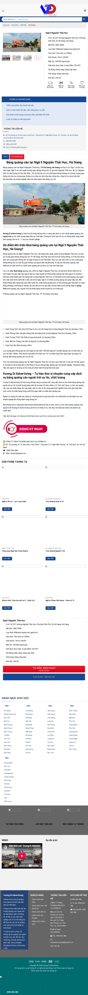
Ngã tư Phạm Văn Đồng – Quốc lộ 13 (60, 600)
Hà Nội (28, 742)
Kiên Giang (51, 714)
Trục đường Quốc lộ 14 (54, 502)
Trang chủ (6, 25)
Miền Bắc (23, 25)
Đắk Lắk (28, 721)
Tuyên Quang (9, 777)
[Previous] (5, 42)
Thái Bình (7, 770)
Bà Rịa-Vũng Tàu (10, 714)
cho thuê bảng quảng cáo (72, 233)
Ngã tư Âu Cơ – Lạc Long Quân (14, 502)
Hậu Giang (51, 711)
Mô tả (5, 156)
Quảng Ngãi (73, 739)
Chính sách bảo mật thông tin (39, 907)
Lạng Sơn (50, 739)
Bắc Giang (7, 746)
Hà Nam (28, 739)
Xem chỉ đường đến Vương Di (16, 147)
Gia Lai (28, 753)
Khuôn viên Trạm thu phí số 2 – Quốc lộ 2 (18, 600)
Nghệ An (72, 718)
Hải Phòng (51, 725)
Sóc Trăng (72, 749)
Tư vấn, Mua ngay (44, 669)
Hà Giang (32, 25)
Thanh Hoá (8, 787)
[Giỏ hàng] (85, 10)
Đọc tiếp (7, 509)
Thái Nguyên (8, 773)
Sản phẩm (15, 25)
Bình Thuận (8, 732)
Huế (5, 798)
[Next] (38, 42)
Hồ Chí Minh (8, 763)
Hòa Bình (50, 728)
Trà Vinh (7, 794)
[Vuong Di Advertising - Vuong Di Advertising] (44, 10)
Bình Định (7, 753)
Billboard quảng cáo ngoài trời (16, 289)
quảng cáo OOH (29, 271)
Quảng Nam (73, 735)
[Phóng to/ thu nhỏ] (9, 981)
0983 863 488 (11, 141)
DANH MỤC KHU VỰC (15, 698)
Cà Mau (7, 735)
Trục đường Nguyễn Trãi (55, 551)
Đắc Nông (29, 714)
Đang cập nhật (11, 144)
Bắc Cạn (7, 742)
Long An (50, 721)
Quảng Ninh (73, 725)
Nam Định (50, 746)
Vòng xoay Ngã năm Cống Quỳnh (15, 551)
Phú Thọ (72, 721)
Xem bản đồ (55, 946)
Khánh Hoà (51, 749)
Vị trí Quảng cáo (16, 156)
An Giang (7, 711)
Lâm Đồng (51, 718)
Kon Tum (50, 753)
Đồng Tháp (30, 728)
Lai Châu (50, 735)
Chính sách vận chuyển (37, 916)
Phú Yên (72, 728)
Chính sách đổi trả (39, 912)
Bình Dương (8, 725)
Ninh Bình (72, 714)
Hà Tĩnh (28, 746)
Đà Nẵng (29, 718)
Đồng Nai (29, 725)
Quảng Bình (73, 732)
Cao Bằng (29, 711)
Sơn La (71, 746)
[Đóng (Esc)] (2, 981)
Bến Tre (7, 721)
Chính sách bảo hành (38, 900)
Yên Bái (7, 784)
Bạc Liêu (7, 718)
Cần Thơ (7, 739)
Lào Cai (50, 742)
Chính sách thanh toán (38, 922)
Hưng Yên (51, 732)
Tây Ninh (7, 791)
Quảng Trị (72, 742)
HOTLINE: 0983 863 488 (44, 677)
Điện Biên (29, 732)
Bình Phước (8, 728)
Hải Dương (29, 749)
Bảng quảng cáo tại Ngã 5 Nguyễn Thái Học (21, 167)
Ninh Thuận (73, 711)
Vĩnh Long (7, 801)
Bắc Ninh (7, 749)
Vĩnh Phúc (7, 780)
